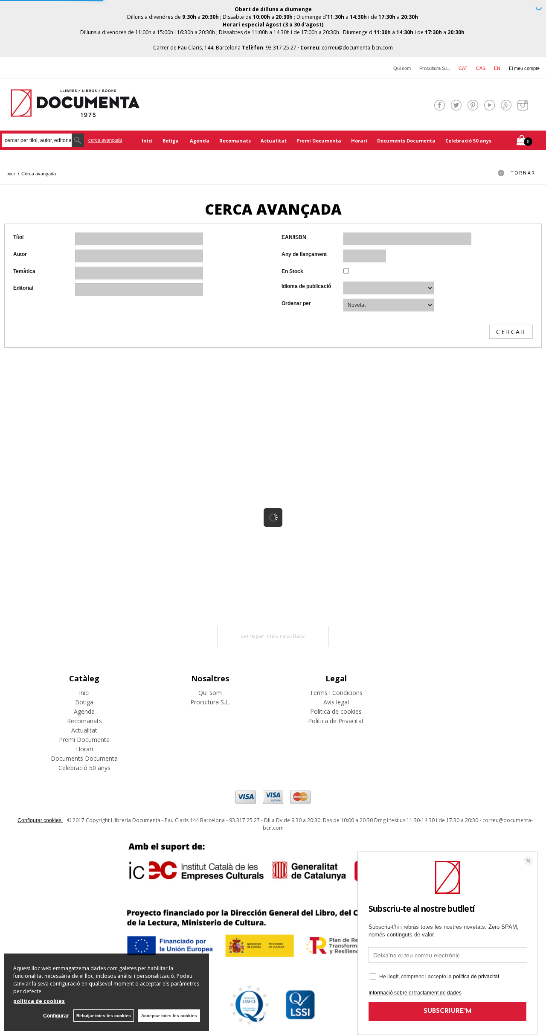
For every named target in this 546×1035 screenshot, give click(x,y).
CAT (463, 68)
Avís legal (336, 702)
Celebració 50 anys (468, 140)
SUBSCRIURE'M (448, 1011)
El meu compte (524, 68)
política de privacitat (476, 977)
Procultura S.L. (434, 68)
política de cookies (39, 1001)
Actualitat (274, 140)
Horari (359, 140)
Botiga (171, 140)
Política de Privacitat (336, 721)
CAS (480, 68)
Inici (147, 140)
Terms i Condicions (336, 693)
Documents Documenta (406, 140)
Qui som (402, 68)
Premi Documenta (318, 140)
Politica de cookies (336, 711)
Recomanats (235, 140)
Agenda (199, 140)
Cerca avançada (105, 139)
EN (497, 68)
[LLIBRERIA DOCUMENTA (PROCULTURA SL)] (75, 111)
